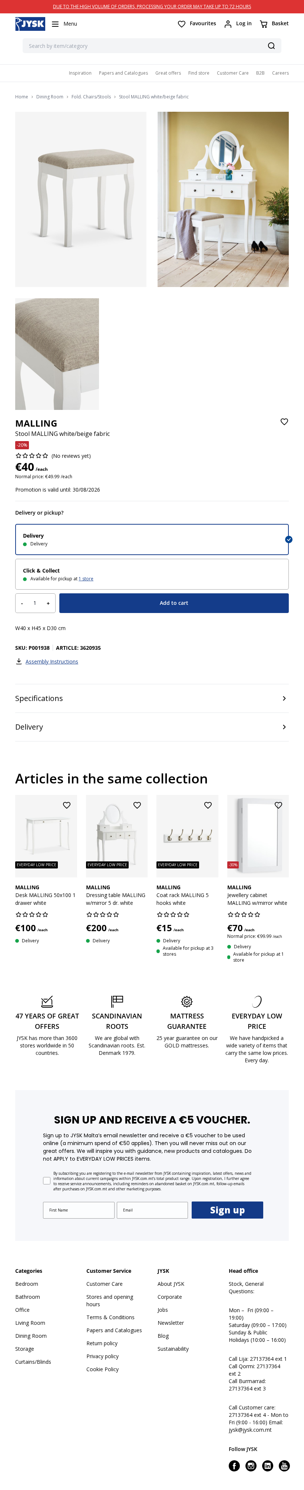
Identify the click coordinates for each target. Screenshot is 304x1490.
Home (21, 97)
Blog (163, 1335)
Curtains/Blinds (33, 1361)
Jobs (163, 1309)
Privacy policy (102, 1356)
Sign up (227, 1210)
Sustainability (173, 1348)
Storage (24, 1348)
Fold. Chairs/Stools (91, 97)
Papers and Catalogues (123, 73)
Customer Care (233, 73)
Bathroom (27, 1296)
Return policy (102, 1343)
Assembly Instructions (52, 661)
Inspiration (80, 73)
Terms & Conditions (110, 1317)
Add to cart (174, 602)
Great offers (168, 73)
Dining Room (49, 97)
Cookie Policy (102, 1369)
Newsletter (171, 1322)
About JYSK (171, 1283)
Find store (198, 73)
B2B (260, 73)
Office (22, 1309)
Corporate (170, 1296)
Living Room (30, 1322)
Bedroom (26, 1283)
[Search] (271, 45)
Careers (280, 73)
